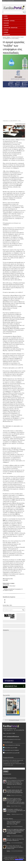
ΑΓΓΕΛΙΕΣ (6, 30)
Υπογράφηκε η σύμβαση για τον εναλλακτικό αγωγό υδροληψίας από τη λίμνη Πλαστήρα (16, 810)
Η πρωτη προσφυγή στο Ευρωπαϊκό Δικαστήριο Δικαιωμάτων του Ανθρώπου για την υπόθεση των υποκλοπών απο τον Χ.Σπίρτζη (15, 782)
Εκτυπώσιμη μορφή (21, 123)
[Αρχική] (14, 7)
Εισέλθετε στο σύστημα (9, 589)
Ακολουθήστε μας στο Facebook (12, 750)
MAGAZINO (6, 23)
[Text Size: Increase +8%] (4, 599)
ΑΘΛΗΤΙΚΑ (6, 25)
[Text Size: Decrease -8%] (4, 601)
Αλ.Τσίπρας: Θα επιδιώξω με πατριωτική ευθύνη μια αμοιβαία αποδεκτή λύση (15, 847)
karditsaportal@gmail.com (13, 736)
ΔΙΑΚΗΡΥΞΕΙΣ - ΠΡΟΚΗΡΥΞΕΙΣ (10, 27)
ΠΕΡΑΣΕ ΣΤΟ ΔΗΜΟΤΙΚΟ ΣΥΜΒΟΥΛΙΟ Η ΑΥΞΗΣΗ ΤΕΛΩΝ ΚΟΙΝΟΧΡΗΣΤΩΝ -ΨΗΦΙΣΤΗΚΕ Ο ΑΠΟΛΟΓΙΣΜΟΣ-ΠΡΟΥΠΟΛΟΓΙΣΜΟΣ (16, 831)
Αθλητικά (8, 795)
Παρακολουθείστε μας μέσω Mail (12, 752)
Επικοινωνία (21, 858)
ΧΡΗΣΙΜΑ (6, 32)
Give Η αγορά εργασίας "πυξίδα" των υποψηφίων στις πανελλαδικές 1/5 (3, 584)
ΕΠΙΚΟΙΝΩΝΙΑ (7, 34)
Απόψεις (8, 37)
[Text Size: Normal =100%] (4, 602)
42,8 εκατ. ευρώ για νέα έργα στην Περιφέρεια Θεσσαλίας (15, 839)
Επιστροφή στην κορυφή (14, 720)
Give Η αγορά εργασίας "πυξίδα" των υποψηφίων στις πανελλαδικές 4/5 (7, 584)
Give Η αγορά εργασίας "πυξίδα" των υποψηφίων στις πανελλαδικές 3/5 (6, 584)
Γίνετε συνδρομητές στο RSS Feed (12, 745)
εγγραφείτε (18, 589)
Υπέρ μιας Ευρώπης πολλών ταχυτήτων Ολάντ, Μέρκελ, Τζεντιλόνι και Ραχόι (14, 823)
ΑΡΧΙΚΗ (5, 16)
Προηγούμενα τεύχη (7, 773)
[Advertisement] (14, 104)
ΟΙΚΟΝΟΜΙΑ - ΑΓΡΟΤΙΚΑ (9, 20)
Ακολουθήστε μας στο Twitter (11, 747)
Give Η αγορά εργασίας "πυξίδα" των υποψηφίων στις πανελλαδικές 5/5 (8, 584)
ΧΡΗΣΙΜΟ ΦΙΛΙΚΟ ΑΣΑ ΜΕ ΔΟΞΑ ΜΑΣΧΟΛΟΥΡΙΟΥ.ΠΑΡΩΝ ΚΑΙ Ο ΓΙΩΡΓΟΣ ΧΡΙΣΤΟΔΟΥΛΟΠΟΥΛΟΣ (15, 791)
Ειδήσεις (8, 787)
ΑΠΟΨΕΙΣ (6, 18)
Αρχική (4, 37)
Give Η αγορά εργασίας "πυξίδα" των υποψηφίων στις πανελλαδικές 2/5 (4, 584)
